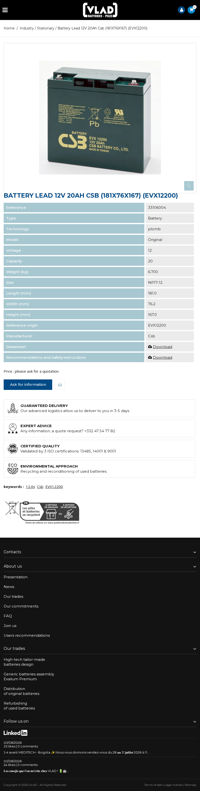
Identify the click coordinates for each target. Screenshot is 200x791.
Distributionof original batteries (21, 691)
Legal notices (173, 785)
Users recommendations (27, 635)
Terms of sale (153, 785)
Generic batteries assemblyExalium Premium (29, 676)
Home (9, 28)
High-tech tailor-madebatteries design (24, 662)
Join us (10, 625)
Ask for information (28, 384)
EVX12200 (54, 486)
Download (162, 346)
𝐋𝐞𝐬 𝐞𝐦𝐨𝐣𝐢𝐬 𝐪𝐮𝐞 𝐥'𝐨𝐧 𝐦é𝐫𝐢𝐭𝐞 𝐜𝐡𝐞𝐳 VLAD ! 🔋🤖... (36, 771)
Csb (40, 486)
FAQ (8, 616)
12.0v (30, 486)
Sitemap (190, 785)
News (9, 586)
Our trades (13, 596)
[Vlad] (100, 10)
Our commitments (21, 606)
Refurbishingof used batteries (19, 705)
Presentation (16, 577)
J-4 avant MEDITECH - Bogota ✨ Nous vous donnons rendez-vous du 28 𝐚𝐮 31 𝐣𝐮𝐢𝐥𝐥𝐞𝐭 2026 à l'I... (76, 752)
